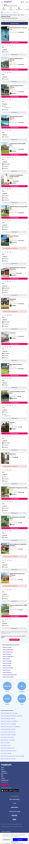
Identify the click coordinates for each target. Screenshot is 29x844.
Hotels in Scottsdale (5, 742)
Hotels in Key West (7, 654)
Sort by (14, 12)
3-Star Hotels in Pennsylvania (7, 737)
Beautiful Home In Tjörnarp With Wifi (18, 207)
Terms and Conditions (20, 843)
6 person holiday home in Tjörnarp (16, 86)
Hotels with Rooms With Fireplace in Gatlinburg (11, 716)
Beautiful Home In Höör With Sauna (17, 517)
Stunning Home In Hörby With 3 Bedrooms (18, 544)
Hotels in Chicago (7, 665)
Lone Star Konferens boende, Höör (17, 392)
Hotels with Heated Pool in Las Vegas (9, 713)
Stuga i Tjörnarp (14, 236)
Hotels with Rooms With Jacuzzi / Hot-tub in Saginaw (12, 756)
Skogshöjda (13, 299)
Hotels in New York (7, 672)
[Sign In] (27, 2)
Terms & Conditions (6, 831)
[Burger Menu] (2, 2)
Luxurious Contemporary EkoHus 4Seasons (16, 175)
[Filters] (2, 12)
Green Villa (13, 333)
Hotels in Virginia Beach (8, 656)
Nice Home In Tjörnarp (16, 364)
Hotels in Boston (6, 670)
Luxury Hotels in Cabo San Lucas (8, 732)
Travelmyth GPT (4, 780)
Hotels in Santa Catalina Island (10, 674)
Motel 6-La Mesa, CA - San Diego (8, 758)
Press (2, 769)
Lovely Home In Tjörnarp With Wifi (18, 144)
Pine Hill (12, 422)
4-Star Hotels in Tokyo (6, 745)
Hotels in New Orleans (8, 667)
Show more (14, 54)
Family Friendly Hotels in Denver (8, 729)
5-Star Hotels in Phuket (6, 753)
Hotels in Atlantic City (8, 652)
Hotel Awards (4, 773)
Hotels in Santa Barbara (8, 677)
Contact (3, 778)
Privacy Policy (13, 843)
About (2, 767)
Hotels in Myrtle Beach (8, 649)
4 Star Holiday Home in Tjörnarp (18, 27)
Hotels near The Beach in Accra (8, 748)
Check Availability (14, 42)
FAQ (2, 776)
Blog (2, 774)
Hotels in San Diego (7, 661)
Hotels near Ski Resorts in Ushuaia (8, 750)
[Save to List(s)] (8, 28)
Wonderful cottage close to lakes (18, 487)
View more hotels (14, 639)
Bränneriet (13, 454)
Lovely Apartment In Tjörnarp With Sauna (18, 268)
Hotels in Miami (6, 658)
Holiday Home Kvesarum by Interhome (17, 574)
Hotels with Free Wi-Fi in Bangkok (8, 724)
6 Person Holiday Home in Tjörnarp (16, 59)
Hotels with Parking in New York (8, 718)
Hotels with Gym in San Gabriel (8, 740)
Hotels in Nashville (7, 663)
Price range (7, 12)
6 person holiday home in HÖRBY (18, 605)
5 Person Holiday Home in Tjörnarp (16, 117)
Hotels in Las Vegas (7, 647)
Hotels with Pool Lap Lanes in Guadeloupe (10, 726)
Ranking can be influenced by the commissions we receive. (12, 20)
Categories (3, 771)
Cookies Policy (8, 843)
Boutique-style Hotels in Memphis (8, 734)
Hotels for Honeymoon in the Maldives (9, 721)
